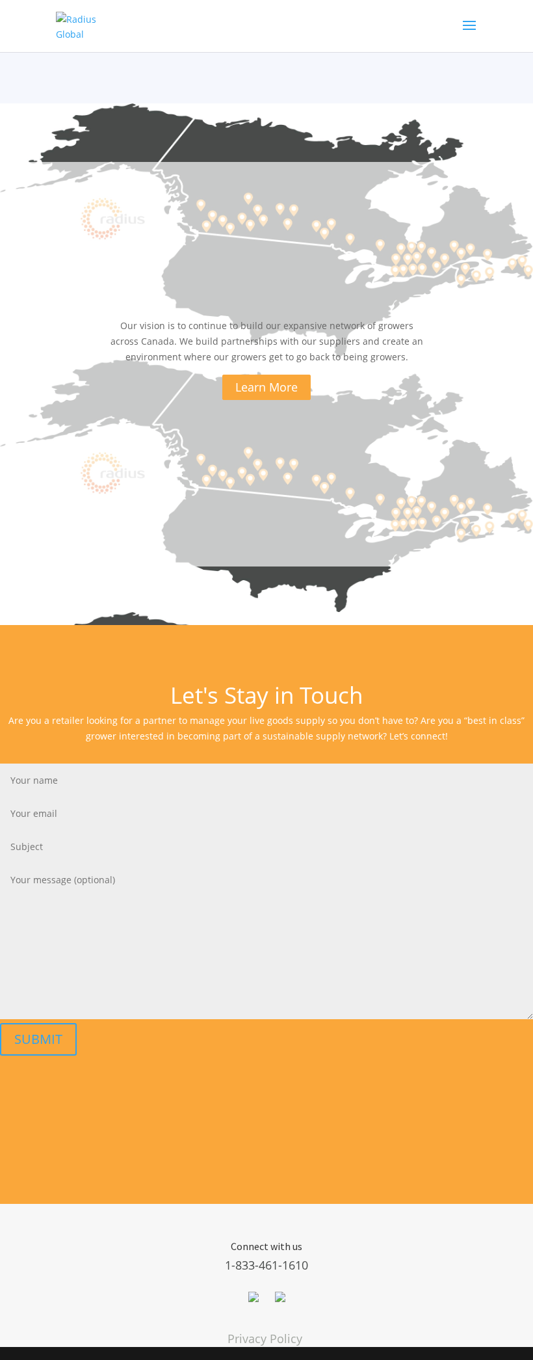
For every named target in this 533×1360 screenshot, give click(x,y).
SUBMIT (38, 1039)
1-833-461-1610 (266, 1265)
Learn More (266, 387)
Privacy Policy (265, 1338)
